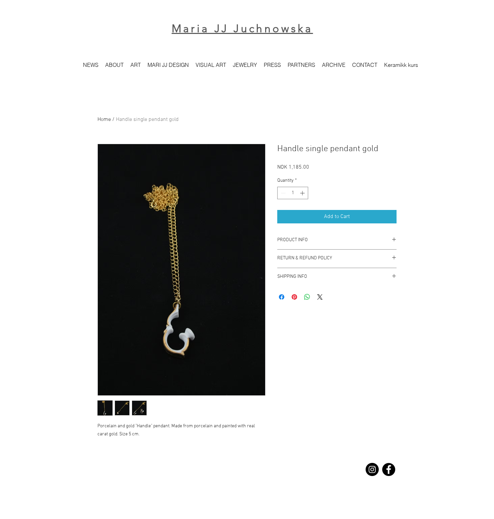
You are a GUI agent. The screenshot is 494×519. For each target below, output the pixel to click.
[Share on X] (320, 297)
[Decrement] (282, 193)
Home (104, 119)
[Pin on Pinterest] (294, 297)
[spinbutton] (293, 193)
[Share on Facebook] (282, 297)
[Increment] (303, 193)
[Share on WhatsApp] (307, 297)
